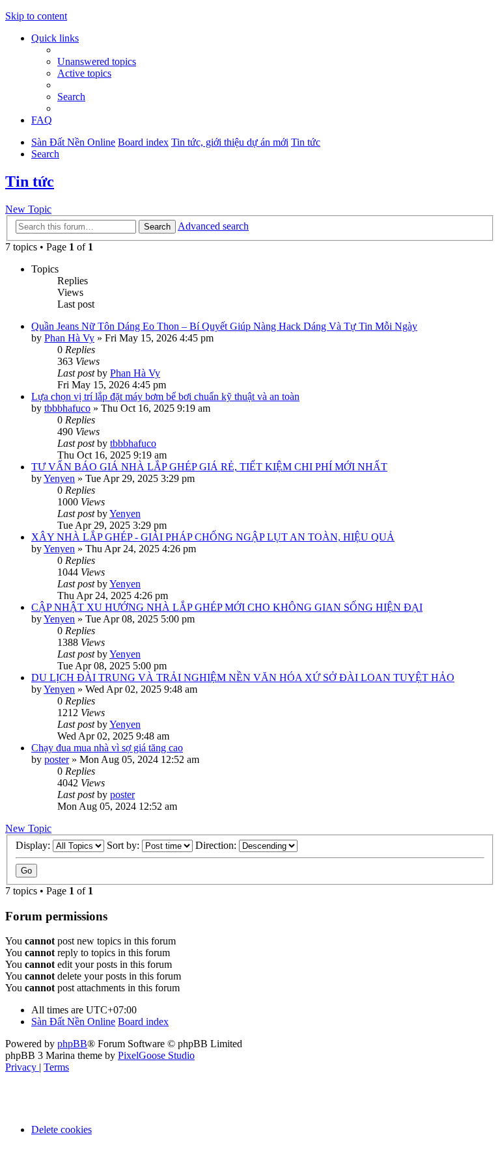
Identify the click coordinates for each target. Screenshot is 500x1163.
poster (56, 759)
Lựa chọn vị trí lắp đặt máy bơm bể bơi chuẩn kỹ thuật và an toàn (165, 396)
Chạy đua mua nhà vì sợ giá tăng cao (107, 747)
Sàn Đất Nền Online (73, 1021)
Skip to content (36, 15)
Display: (34, 845)
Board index (143, 1021)
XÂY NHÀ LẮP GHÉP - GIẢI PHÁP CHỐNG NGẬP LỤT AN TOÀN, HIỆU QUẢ (213, 536)
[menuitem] (96, 61)
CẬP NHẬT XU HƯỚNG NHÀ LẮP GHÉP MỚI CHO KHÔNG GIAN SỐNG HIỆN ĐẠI (227, 607)
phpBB (72, 1043)
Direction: (217, 845)
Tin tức (29, 181)
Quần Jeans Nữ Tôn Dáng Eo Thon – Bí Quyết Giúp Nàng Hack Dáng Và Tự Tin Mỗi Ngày (224, 326)
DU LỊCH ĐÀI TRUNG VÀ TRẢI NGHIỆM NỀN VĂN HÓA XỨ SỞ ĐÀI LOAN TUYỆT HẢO (242, 677)
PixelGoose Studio (156, 1055)
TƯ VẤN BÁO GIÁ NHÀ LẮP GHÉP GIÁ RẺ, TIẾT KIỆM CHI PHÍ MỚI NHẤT (209, 466)
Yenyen (59, 478)
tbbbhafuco (67, 408)
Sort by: (124, 845)
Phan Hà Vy (69, 337)
